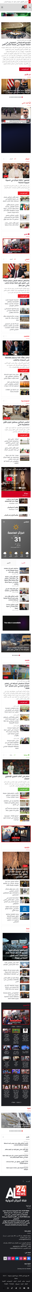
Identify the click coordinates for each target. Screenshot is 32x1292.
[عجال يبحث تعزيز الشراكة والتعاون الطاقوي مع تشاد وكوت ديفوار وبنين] (24, 377)
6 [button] (12, 655)
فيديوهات (17, 1284)
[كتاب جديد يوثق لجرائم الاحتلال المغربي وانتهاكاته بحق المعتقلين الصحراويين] (24, 891)
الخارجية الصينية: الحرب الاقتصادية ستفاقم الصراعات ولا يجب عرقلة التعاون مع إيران (12, 303)
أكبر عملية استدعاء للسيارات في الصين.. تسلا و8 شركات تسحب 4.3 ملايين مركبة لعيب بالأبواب (11, 732)
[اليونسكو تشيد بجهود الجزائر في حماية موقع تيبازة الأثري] (24, 909)
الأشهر (8, 563)
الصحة (22, 1284)
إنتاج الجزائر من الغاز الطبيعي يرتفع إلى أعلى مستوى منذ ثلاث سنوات (11, 384)
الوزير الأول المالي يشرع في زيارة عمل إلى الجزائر (12, 449)
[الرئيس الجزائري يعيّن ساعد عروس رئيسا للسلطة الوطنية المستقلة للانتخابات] (24, 598)
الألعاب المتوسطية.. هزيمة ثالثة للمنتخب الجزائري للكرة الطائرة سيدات (11, 795)
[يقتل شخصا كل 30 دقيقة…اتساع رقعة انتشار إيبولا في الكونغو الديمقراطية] (24, 972)
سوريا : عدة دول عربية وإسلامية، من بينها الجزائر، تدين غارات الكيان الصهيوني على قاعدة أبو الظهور (11, 459)
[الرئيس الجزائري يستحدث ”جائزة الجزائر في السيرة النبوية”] (24, 607)
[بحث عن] (30, 8)
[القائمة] (2, 8)
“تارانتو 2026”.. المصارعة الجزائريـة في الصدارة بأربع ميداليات (11, 818)
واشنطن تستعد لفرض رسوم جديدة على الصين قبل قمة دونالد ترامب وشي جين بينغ (16, 91)
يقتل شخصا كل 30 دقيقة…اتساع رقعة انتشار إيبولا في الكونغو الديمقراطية (11, 972)
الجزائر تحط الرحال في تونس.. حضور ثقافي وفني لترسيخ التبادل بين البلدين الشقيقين (11, 901)
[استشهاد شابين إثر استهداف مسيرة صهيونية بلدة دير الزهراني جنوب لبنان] (24, 571)
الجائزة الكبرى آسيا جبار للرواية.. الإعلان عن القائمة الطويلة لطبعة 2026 (11, 883)
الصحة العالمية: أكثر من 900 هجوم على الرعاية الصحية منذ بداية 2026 (12, 987)
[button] (13, 1027)
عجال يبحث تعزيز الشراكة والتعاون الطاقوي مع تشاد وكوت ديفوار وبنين (11, 376)
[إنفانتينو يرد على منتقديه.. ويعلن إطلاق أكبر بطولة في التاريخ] (24, 803)
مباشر (23, 1281)
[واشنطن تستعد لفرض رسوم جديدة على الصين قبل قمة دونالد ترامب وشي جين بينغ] (16, 86)
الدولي (11, 259)
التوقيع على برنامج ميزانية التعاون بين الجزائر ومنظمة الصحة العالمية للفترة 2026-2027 (11, 996)
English (6, 1284)
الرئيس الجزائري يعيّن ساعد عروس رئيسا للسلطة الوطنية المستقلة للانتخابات (10, 598)
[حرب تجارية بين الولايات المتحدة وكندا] (24, 392)
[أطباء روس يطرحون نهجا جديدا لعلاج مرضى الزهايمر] (24, 965)
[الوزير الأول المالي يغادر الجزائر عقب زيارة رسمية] (24, 225)
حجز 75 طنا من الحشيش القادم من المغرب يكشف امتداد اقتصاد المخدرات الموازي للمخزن (11, 327)
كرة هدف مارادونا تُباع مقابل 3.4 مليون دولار (12, 809)
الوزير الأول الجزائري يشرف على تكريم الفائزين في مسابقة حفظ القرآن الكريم (11, 199)
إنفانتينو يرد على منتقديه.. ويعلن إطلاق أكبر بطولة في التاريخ (11, 803)
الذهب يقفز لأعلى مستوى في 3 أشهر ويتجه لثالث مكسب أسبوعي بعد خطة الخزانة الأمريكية (11, 720)
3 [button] (16, 655)
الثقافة (26, 1284)
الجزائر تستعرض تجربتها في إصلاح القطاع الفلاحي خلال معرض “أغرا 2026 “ (17, 686)
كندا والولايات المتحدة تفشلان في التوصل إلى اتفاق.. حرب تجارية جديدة (12, 710)
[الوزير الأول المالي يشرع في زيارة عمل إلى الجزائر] (24, 450)
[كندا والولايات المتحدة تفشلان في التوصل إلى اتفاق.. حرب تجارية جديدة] (24, 708)
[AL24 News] (24, 7)
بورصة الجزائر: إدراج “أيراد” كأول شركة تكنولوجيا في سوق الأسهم (19, 1125)
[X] (5, 1258)
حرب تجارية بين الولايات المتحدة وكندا (12, 390)
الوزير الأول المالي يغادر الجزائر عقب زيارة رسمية (12, 224)
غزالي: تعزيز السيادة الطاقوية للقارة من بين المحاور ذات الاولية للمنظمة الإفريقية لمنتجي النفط (11, 744)
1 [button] (22, 97)
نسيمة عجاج (26, 40)
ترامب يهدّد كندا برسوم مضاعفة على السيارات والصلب (17, 358)
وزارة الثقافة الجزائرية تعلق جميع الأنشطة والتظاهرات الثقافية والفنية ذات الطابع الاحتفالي (12, 918)
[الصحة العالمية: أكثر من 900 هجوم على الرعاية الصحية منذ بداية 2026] (24, 987)
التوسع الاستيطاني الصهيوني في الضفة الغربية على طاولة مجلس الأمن (16, 43)
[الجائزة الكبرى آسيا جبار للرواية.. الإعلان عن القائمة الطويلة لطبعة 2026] (24, 884)
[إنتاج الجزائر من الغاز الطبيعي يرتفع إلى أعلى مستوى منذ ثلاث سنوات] (24, 384)
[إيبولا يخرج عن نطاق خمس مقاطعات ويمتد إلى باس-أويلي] (24, 980)
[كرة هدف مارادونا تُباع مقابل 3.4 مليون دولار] (24, 810)
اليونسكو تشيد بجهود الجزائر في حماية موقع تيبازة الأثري (12, 908)
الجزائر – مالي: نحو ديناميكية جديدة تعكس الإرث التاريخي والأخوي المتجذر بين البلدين (11, 442)
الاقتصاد (4, 1281)
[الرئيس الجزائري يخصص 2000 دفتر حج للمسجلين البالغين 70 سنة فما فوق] (24, 217)
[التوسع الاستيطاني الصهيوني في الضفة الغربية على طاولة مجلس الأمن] (16, 30)
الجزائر (11, 158)
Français (11, 1284)
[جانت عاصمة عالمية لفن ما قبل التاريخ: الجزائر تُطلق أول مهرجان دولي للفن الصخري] (16, 865)
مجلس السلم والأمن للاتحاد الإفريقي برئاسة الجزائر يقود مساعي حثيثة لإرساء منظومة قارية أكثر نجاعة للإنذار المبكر (11, 208)
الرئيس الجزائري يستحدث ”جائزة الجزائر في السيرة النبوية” (12, 606)
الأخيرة (23, 563)
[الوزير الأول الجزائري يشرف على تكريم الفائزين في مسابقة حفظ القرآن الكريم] (24, 199)
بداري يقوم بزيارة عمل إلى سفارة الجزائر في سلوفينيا (11, 590)
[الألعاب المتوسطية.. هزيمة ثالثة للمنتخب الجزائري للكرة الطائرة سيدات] (24, 795)
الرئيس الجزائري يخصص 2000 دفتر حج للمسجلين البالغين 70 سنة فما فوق (11, 217)
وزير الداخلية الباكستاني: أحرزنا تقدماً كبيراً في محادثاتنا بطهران (11, 310)
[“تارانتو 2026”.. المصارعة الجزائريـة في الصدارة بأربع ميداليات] (24, 818)
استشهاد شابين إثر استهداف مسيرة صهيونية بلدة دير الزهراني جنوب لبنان (11, 570)
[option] (16, 86)
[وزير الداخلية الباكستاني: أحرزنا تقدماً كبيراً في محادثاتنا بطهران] (24, 311)
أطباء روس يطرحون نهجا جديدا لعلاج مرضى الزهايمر (11, 963)
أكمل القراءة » (25, 69)
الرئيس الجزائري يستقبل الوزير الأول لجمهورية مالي (16, 423)
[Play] (16, 246)
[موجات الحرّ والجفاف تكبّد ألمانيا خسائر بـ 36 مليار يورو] (24, 318)
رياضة (11, 755)
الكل (15, 158)
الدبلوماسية (9, 1281)
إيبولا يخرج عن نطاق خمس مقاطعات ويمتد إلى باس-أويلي (11, 979)
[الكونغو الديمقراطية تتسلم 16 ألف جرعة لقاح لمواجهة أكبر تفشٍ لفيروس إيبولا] (16, 946)
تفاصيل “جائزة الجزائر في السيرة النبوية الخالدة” (17, 181)
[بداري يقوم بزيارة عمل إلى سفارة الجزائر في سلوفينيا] (24, 591)
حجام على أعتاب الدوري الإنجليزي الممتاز (17, 777)
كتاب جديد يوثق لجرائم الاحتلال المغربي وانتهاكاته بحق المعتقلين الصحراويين (11, 892)
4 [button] (15, 655)
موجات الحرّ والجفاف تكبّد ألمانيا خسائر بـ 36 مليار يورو (11, 318)
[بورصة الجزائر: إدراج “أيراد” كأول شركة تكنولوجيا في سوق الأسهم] (16, 1120)
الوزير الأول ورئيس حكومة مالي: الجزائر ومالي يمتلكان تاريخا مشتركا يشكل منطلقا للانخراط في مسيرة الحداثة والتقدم (11, 580)
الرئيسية (28, 1281)
